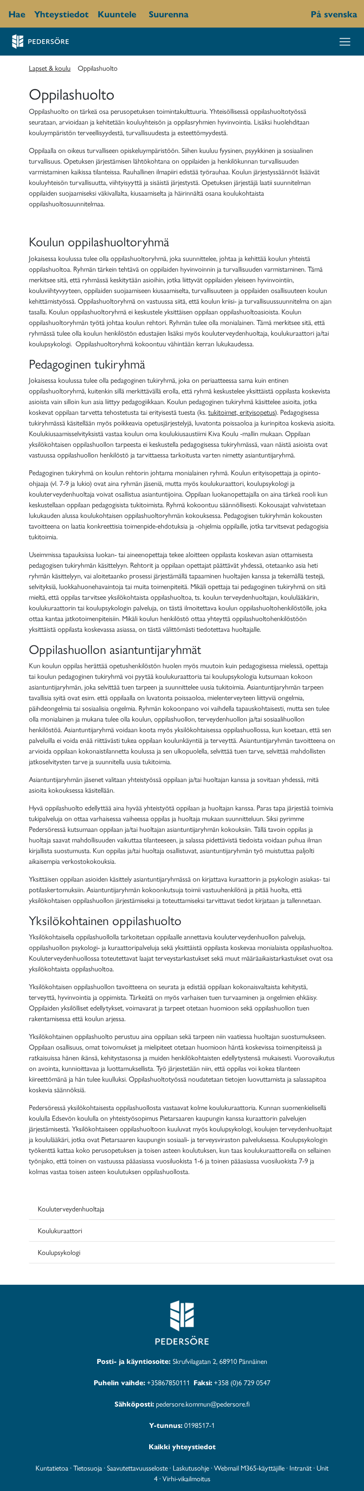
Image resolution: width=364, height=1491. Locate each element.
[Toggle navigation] (345, 41)
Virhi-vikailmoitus (186, 1478)
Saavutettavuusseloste (137, 1468)
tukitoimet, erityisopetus (241, 412)
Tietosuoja (87, 1468)
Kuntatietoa (52, 1468)
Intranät (300, 1468)
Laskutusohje (191, 1468)
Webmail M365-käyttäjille (249, 1468)
